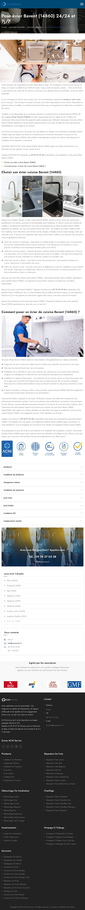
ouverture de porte (11, 867)
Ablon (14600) (12, 580)
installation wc (9, 777)
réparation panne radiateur (56, 810)
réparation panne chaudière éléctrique (60, 807)
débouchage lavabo (11, 796)
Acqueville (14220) (14, 585)
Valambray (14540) (14, 606)
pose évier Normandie (17, 27)
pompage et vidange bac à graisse (59, 833)
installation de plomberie (14, 474)
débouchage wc (10, 810)
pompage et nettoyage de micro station (61, 844)
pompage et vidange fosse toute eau (60, 840)
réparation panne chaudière (56, 796)
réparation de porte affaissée (15, 884)
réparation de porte (11, 881)
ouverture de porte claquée (14, 874)
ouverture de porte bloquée (14, 870)
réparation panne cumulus (56, 780)
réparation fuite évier (54, 763)
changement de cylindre (13, 860)
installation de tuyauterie (14, 490)
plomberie (8, 467)
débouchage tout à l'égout (14, 821)
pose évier (8, 498)
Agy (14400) (11, 591)
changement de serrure (12, 857)
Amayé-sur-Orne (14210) (16, 611)
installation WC (10, 513)
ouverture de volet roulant (14, 894)
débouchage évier (10, 800)
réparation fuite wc (53, 770)
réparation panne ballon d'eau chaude (60, 784)
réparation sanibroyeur (54, 773)
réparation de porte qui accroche (17, 888)
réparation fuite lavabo (55, 760)
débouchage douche (11, 803)
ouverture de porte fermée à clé (16, 877)
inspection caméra (10, 840)
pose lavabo (8, 505)
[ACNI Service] (11, 4)
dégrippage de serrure (12, 863)
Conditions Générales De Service (62, 907)
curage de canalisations (13, 833)
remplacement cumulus (13, 521)
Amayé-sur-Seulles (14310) (16, 616)
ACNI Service (29, 907)
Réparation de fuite (53, 753)
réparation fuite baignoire (56, 766)
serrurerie (6, 850)
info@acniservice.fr (42, 562)
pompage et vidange (54, 827)
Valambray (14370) (13, 601)
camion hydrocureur (11, 837)
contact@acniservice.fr (54, 725)
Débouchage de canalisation (15, 790)
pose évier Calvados (34, 27)
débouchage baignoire (12, 807)
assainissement (9, 827)
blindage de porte (10, 891)
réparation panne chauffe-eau (57, 777)
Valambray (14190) (13, 596)
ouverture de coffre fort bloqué (16, 898)
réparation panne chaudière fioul (58, 803)
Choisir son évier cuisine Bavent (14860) (20, 162)
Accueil (4, 27)
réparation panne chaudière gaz (58, 800)
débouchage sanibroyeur (13, 814)
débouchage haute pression (14, 817)
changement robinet (12, 482)
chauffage (49, 790)
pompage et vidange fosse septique (60, 837)
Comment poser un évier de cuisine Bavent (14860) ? (25, 166)
